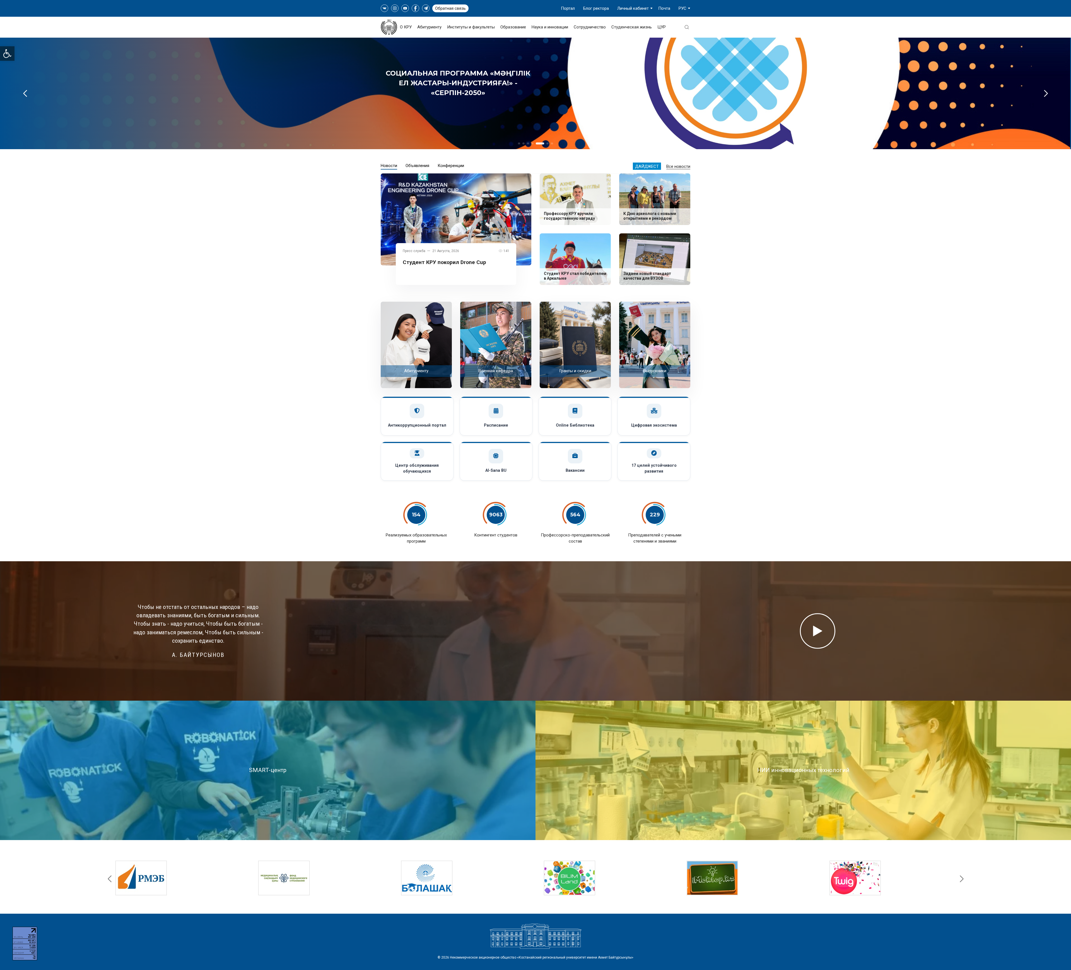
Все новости (678, 166)
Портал (568, 8)
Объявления (417, 165)
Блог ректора (596, 8)
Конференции (451, 165)
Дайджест (647, 166)
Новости (389, 165)
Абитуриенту (429, 27)
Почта (664, 8)
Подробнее (458, 103)
